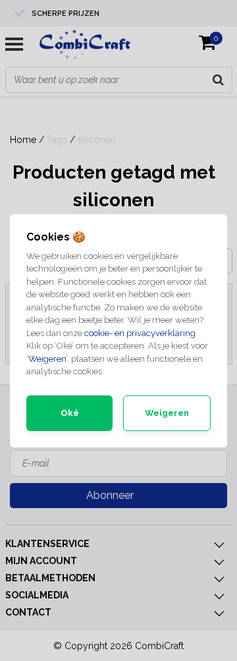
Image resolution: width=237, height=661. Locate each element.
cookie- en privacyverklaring (140, 333)
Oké (70, 413)
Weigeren (47, 359)
